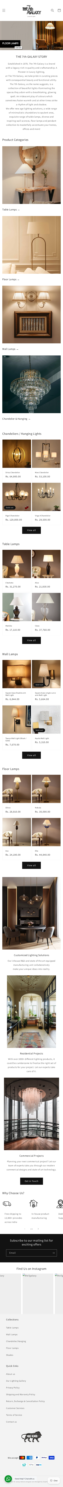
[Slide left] (24, 1229)
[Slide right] (38, 1229)
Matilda (9, 626)
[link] (31, 913)
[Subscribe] (53, 1252)
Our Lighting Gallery (16, 1380)
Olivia (8, 807)
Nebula (38, 807)
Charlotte (9, 583)
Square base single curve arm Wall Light (45, 694)
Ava (7, 851)
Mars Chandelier (42, 472)
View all (31, 530)
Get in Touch (31, 1181)
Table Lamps (12, 1327)
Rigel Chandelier (13, 515)
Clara (37, 626)
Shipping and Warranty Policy (20, 1394)
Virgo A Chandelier (42, 515)
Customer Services (15, 1408)
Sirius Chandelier (13, 472)
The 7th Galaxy (15, 1481)
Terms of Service (14, 1415)
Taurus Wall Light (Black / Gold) (16, 739)
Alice (37, 583)
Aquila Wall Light (42, 738)
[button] (3, 10)
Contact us (11, 1421)
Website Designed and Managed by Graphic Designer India (39, 1481)
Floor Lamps (12, 1348)
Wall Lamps (12, 1334)
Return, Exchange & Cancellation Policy (25, 1401)
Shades (9, 1355)
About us (10, 1374)
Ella (36, 851)
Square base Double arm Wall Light (16, 694)
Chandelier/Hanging (16, 1341)
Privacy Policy (12, 1387)
